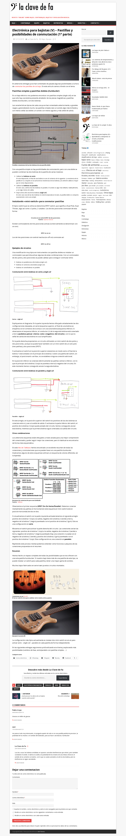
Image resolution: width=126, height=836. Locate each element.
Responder (18, 720)
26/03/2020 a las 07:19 (18, 712)
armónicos (105, 157)
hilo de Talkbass (24, 447)
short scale (105, 195)
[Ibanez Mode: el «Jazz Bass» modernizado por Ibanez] (86, 109)
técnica (109, 200)
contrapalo (95, 162)
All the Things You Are (99, 152)
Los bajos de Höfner (98, 116)
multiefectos (104, 190)
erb (102, 173)
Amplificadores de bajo (89, 157)
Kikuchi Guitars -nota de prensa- (102, 78)
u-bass (83, 202)
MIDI (105, 188)
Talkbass (19, 502)
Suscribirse (63, 678)
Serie (56, 685)
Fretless (90, 178)
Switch (16, 689)
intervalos (90, 183)
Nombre (15, 792)
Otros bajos (108, 193)
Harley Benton (99, 180)
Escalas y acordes (88, 175)
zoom (84, 204)
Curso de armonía (91, 164)
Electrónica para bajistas (33, 685)
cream (101, 162)
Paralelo (48, 685)
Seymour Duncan (48, 219)
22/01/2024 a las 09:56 (20, 748)
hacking (92, 180)
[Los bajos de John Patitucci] (86, 53)
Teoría (93, 199)
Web (13, 803)
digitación (91, 168)
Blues (98, 160)
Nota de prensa (91, 193)
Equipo (36, 23)
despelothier (85, 168)
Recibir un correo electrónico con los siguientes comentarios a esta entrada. (39, 812)
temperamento (86, 200)
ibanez (84, 183)
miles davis (85, 190)
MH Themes (41, 831)
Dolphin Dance (99, 168)
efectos (83, 170)
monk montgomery (94, 190)
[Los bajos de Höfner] (86, 119)
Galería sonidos (102, 178)
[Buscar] (110, 32)
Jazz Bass (85, 185)
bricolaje (106, 160)
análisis (100, 157)
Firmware (84, 178)
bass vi (93, 160)
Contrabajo (25, 23)
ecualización (107, 168)
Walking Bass (100, 202)
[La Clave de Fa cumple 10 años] (86, 128)
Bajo (13, 23)
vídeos (93, 202)
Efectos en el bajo (93, 170)
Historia (84, 235)
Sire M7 (26, 596)
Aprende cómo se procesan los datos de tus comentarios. (58, 826)
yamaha (107, 202)
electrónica (105, 170)
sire (110, 195)
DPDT (19, 685)
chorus (84, 162)
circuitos (88, 162)
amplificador (92, 155)
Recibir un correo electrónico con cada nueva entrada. (32, 815)
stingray (84, 197)
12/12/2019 (19, 39)
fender (98, 176)
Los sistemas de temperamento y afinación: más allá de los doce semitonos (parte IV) (102, 62)
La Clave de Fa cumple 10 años (102, 125)
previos (95, 195)
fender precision (105, 175)
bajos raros (86, 160)
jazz (105, 183)
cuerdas (106, 162)
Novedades (99, 193)
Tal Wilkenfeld (90, 197)
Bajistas (46, 23)
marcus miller (99, 188)
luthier (83, 188)
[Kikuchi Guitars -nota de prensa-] (86, 81)
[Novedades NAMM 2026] (86, 100)
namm (84, 193)
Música (69, 23)
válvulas (88, 202)
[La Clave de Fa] (32, 11)
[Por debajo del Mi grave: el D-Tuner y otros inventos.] (86, 72)
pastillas (84, 195)
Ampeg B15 (85, 155)
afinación (90, 153)
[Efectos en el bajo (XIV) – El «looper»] (86, 91)
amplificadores (101, 155)
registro (100, 195)
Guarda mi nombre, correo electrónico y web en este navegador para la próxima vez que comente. (45, 809)
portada (89, 195)
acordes (84, 152)
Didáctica (81, 23)
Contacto (95, 23)
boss (102, 160)
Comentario (16, 777)
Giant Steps (85, 180)
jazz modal (92, 185)
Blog (83, 216)
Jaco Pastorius (98, 183)
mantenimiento (90, 188)
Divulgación (85, 226)
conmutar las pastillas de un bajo (28, 86)
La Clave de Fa (32, 39)
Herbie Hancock (108, 180)
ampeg (107, 153)
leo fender (107, 185)
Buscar (84, 29)
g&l (94, 178)
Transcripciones (101, 200)
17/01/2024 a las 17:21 (18, 729)
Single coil (65, 685)
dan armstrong (104, 165)
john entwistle (100, 185)
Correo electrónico (18, 798)
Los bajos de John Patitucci (100, 50)
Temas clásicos (99, 197)
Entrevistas (58, 23)
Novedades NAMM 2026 (100, 97)
